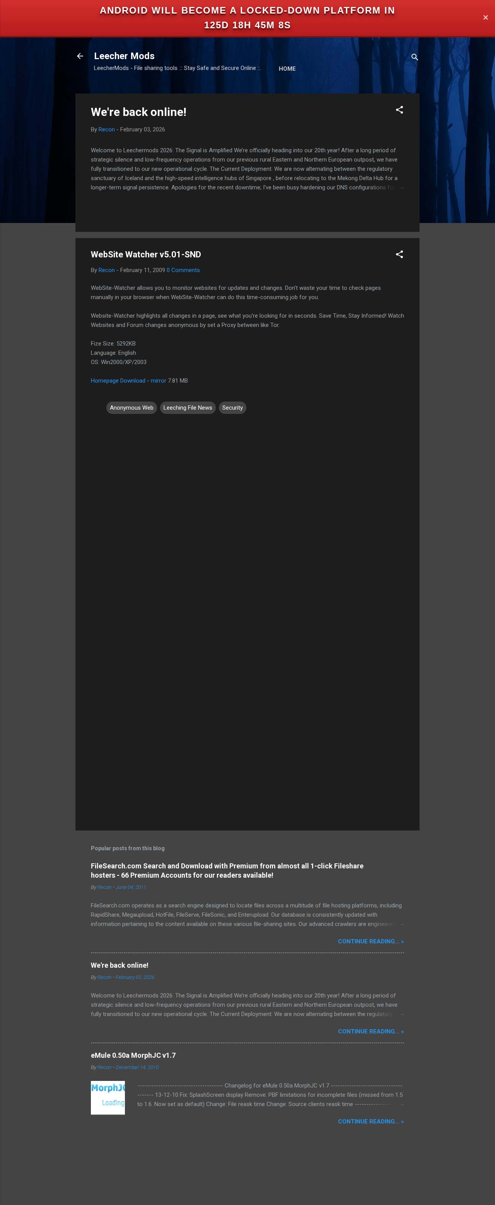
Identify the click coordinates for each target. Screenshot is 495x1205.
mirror (158, 380)
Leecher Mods (124, 56)
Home (287, 68)
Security (232, 407)
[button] (399, 111)
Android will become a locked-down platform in (247, 10)
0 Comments (183, 270)
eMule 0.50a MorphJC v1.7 (133, 1055)
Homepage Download (118, 380)
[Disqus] (247, 513)
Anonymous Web (132, 407)
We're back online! (138, 112)
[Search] (415, 58)
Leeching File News (188, 407)
